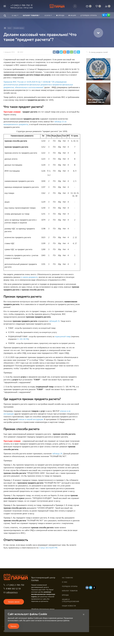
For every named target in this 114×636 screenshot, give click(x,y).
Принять (13, 626)
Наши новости (69, 606)
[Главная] (5, 28)
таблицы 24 (57, 453)
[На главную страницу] (57, 6)
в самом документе (29, 277)
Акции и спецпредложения (70, 600)
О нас (64, 582)
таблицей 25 (54, 321)
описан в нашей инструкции (30, 419)
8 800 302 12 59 (13, 588)
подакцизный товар (63, 336)
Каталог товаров (69, 591)
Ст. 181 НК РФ (22, 339)
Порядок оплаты (69, 586)
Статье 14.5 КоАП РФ (48, 547)
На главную (67, 578)
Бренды (65, 595)
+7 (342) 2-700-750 (20, 5)
